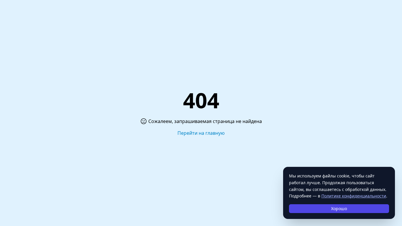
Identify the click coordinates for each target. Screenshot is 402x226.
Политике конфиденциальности (353, 196)
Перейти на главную (201, 133)
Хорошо (339, 208)
